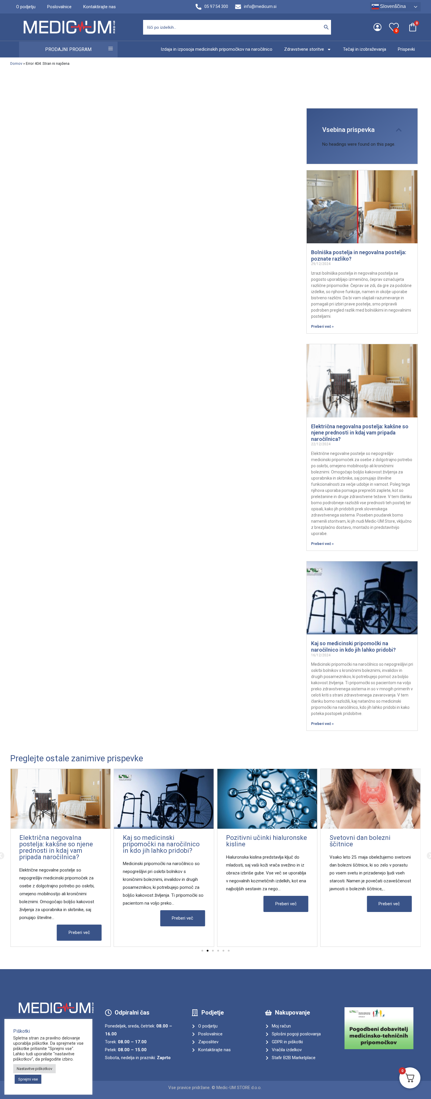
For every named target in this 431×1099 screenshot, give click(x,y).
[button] (399, 130)
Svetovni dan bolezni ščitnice (360, 841)
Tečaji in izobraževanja (364, 49)
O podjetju (25, 6)
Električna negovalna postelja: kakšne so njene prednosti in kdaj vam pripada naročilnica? (359, 432)
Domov (16, 63)
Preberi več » (322, 327)
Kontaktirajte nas (99, 6)
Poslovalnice (59, 6)
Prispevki (406, 49)
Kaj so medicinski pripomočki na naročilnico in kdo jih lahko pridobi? (353, 646)
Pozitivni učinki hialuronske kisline (266, 841)
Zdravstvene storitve (304, 49)
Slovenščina (392, 6)
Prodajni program (68, 49)
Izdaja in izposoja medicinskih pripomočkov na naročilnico (216, 49)
